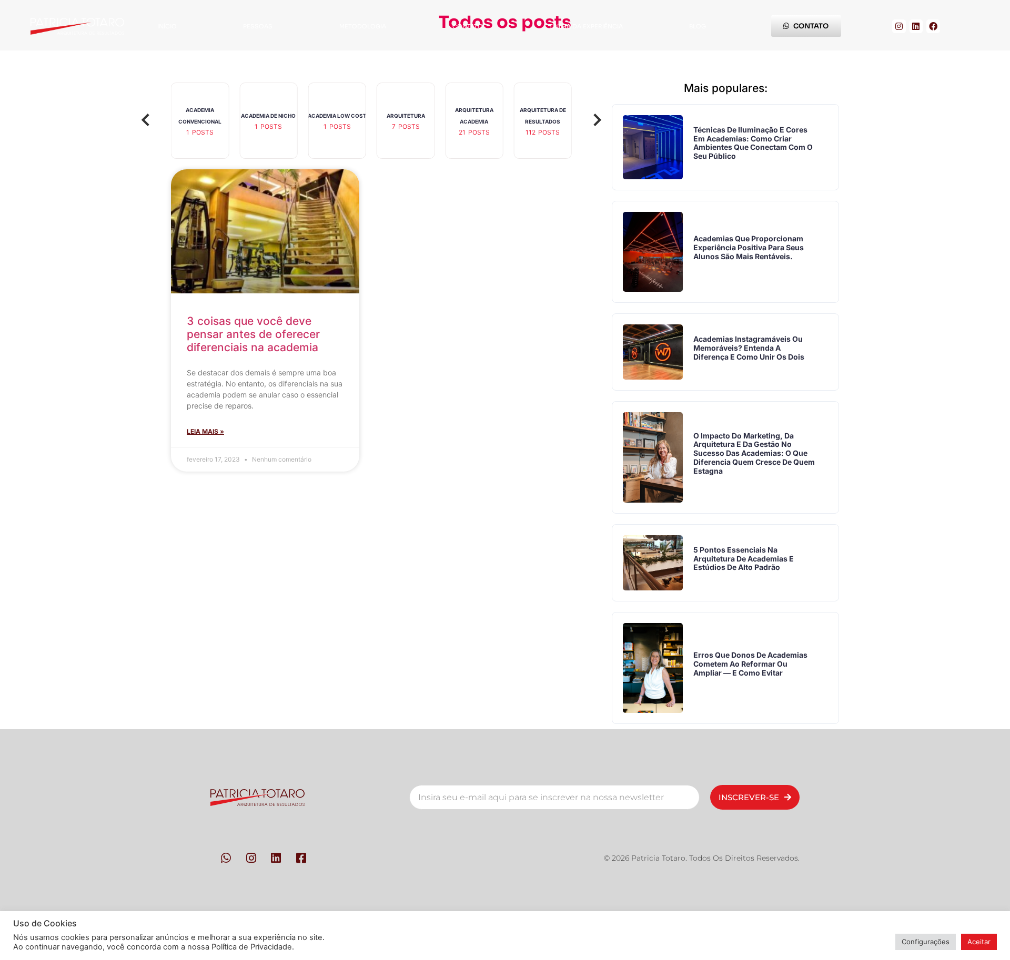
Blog (697, 26)
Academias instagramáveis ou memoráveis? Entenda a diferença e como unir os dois (748, 347)
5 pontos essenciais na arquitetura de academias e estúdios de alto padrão (743, 558)
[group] (200, 121)
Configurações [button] (926, 941)
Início (167, 26)
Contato (467, 26)
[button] (145, 121)
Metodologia (362, 26)
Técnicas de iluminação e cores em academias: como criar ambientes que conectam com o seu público (753, 142)
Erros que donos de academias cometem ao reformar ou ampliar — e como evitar (750, 663)
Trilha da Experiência (586, 26)
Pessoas (257, 26)
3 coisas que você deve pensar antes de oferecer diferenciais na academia (253, 334)
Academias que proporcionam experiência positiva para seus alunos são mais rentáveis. (748, 247)
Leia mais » (205, 431)
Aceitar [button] (979, 941)
